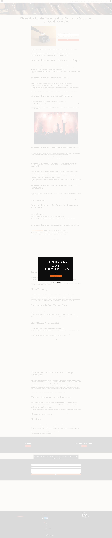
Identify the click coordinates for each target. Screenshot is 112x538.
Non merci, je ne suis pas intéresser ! (56, 282)
